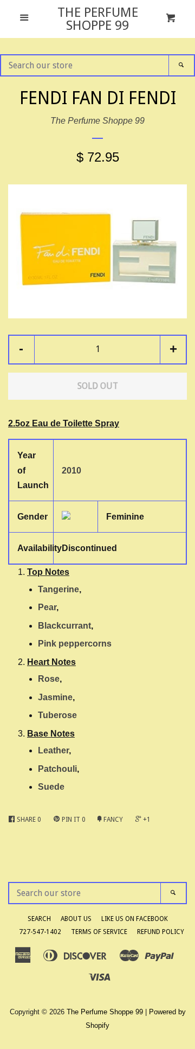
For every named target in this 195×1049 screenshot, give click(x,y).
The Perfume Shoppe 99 (97, 19)
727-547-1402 (40, 932)
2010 (71, 470)
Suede (51, 786)
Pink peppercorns (75, 643)
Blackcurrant (64, 625)
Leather (53, 750)
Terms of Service (99, 932)
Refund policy (160, 932)
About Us (76, 919)
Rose (49, 678)
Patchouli (57, 768)
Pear (47, 607)
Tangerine (58, 589)
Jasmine (55, 697)
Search (39, 919)
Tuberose (57, 715)
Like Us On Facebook (134, 919)
